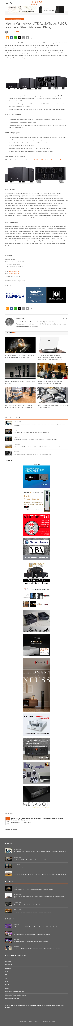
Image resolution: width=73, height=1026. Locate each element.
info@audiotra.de (14, 274)
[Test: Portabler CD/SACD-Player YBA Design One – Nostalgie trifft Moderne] (8, 431)
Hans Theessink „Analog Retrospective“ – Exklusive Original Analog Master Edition (33, 454)
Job (6, 978)
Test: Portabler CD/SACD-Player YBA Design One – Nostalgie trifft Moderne (31, 432)
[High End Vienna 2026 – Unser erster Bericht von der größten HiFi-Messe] (8, 940)
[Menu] (7, 3)
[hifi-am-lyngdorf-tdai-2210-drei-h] (36, 487)
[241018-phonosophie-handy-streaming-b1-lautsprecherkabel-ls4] (36, 535)
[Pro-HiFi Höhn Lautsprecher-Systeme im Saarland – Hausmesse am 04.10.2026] (52, 371)
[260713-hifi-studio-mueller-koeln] (36, 511)
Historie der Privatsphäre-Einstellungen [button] (16, 995)
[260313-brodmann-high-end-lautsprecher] (36, 711)
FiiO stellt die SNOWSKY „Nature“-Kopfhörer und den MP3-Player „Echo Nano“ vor (19, 356)
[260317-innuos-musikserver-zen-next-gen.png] (36, 656)
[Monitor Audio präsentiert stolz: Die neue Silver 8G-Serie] (20, 371)
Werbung (7, 975)
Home (7, 988)
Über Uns (8, 985)
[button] (7, 37)
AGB (6, 971)
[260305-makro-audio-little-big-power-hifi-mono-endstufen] (36, 632)
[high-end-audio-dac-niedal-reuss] (36, 807)
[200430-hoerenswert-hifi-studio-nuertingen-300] (36, 302)
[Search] (11, 3)
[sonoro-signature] (36, 12)
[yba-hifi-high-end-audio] (36, 559)
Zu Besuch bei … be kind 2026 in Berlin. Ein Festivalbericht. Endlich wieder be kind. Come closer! (36, 927)
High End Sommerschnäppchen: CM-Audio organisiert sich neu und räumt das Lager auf (19, 406)
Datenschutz (8, 964)
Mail (6, 981)
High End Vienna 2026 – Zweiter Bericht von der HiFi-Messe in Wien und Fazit (32, 934)
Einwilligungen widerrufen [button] (12, 998)
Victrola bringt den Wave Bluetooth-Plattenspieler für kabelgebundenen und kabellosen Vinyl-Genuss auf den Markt (49, 357)
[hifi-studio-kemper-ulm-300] (15, 302)
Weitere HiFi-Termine (11, 829)
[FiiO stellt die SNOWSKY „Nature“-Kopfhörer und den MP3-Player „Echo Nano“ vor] (20, 345)
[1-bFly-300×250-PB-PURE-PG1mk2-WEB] (36, 783)
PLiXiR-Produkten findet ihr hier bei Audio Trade (49, 160)
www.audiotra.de (14, 271)
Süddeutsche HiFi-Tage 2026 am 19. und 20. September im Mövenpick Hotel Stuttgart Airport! (37, 818)
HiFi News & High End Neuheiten (14, 19)
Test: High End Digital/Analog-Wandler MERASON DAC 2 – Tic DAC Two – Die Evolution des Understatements (40, 446)
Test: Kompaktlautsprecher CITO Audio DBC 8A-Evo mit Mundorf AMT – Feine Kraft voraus (35, 439)
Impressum (8, 961)
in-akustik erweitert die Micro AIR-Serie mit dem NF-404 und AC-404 (52, 406)
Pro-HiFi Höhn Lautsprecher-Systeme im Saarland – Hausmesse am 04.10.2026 (50, 382)
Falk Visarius (15, 32)
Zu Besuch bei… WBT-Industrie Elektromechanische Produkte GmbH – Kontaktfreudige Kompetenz (37, 948)
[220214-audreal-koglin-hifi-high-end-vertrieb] (36, 735)
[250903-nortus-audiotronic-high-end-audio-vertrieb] (36, 607)
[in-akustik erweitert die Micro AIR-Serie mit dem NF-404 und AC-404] (52, 395)
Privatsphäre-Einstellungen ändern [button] (14, 991)
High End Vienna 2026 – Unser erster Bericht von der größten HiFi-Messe (31, 941)
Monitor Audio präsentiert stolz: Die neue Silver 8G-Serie (20, 382)
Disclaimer (8, 968)
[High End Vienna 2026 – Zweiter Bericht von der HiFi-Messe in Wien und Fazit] (8, 933)
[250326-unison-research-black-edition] (36, 583)
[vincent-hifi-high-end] (36, 759)
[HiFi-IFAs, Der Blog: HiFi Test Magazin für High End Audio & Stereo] (36, 3)
